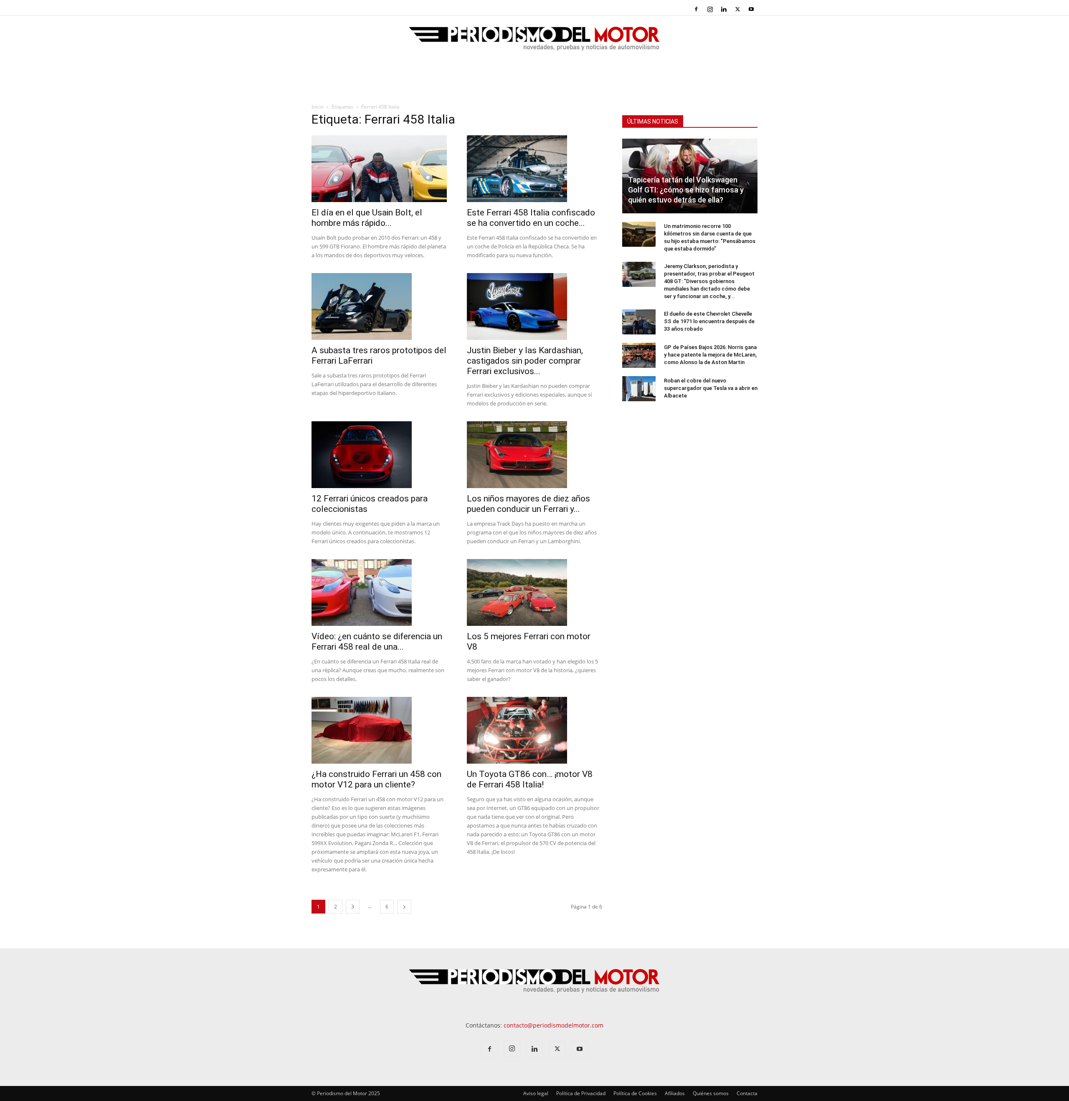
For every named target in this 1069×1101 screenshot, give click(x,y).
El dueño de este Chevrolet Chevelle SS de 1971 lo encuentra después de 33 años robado (709, 321)
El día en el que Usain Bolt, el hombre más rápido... (367, 218)
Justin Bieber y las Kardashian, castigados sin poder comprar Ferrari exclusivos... (525, 360)
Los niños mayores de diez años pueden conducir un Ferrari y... (528, 504)
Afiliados (675, 1093)
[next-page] (404, 907)
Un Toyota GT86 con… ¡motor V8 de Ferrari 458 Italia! (530, 779)
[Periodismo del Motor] (534, 43)
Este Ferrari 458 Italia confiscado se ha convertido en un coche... (531, 218)
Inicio (318, 106)
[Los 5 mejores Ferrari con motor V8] (534, 592)
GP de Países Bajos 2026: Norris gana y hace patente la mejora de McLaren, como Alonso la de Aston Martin (710, 354)
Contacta (747, 1093)
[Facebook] (696, 9)
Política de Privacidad (580, 1093)
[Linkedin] (723, 9)
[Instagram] (710, 9)
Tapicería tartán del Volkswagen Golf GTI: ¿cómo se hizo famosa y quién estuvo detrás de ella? (686, 189)
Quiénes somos (711, 1093)
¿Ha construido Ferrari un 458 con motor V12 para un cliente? (376, 779)
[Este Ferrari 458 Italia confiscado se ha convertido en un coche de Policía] (534, 168)
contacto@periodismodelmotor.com (553, 1025)
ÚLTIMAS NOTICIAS (652, 121)
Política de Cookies (635, 1093)
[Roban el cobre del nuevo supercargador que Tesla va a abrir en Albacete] (639, 388)
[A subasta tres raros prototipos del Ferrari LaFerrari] (379, 306)
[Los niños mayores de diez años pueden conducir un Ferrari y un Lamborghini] (534, 454)
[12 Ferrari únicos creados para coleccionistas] (379, 454)
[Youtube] (751, 9)
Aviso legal (535, 1093)
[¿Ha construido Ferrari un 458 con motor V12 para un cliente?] (379, 730)
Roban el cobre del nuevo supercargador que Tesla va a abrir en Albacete (710, 388)
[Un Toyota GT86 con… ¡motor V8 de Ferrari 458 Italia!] (534, 730)
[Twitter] (737, 9)
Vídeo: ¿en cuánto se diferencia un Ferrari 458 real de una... (377, 641)
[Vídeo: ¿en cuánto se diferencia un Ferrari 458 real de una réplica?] (379, 592)
